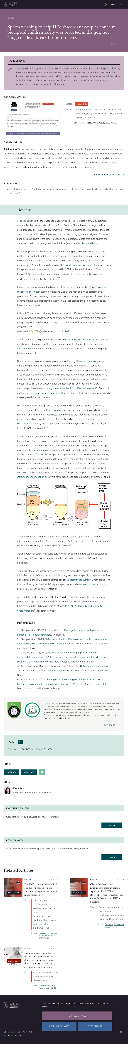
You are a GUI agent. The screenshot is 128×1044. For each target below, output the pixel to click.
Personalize (95, 1026)
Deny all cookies (59, 1026)
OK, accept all (77, 1015)
